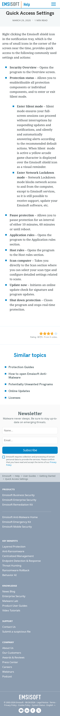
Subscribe (30, 450)
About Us (7, 648)
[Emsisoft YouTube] (21, 710)
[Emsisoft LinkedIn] (26, 710)
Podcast (7, 676)
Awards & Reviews (13, 657)
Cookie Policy (24, 705)
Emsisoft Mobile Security (17, 526)
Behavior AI (9, 575)
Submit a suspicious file (16, 631)
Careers (7, 667)
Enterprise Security (13, 596)
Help (17, 475)
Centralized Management (18, 556)
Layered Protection (14, 546)
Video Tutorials (11, 610)
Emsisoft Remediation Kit (17, 504)
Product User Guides (14, 605)
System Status (38, 705)
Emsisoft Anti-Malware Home (20, 517)
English (49, 705)
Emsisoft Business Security (18, 495)
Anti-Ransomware (13, 551)
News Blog (8, 591)
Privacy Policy (10, 705)
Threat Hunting (11, 565)
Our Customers (11, 652)
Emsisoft (10, 4)
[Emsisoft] (30, 697)
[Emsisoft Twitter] (38, 710)
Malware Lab (10, 601)
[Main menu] (53, 4)
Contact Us (9, 627)
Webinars (8, 671)
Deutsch (52, 698)
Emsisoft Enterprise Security (19, 500)
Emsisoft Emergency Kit (16, 522)
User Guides (29, 475)
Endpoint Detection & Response (21, 561)
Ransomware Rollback (15, 570)
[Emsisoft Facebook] (32, 710)
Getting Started (47, 475)
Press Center (10, 662)
